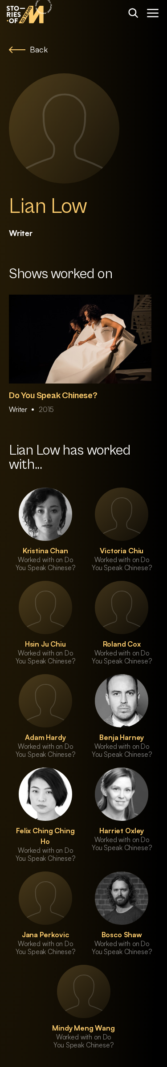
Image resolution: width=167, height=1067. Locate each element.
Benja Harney (121, 737)
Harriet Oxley (121, 830)
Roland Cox (122, 643)
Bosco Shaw (122, 934)
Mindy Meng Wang (83, 1027)
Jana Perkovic (45, 934)
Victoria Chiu (121, 550)
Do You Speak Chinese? (53, 396)
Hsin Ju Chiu (45, 643)
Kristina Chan (45, 550)
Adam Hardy (45, 737)
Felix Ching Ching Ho (45, 836)
